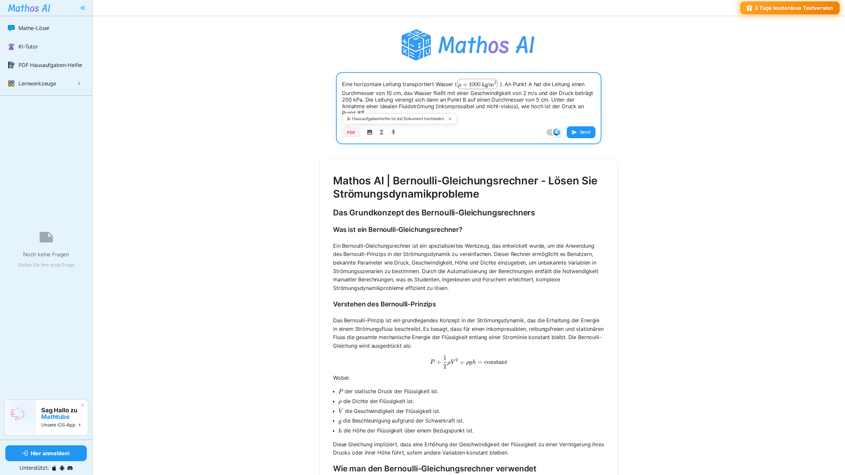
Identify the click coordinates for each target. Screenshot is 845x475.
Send (585, 132)
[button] (46, 28)
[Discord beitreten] (70, 468)
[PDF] (351, 132)
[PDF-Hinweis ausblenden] (450, 119)
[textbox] (468, 97)
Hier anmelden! (50, 453)
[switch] (557, 132)
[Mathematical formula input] (382, 132)
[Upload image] (370, 132)
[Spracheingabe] (393, 132)
